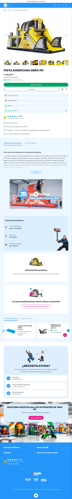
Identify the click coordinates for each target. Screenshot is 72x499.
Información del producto (13, 143)
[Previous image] (5, 35)
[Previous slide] (3, 330)
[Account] (59, 5)
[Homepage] (5, 5)
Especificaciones (31, 143)
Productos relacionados (11, 318)
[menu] (10, 5)
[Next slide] (68, 330)
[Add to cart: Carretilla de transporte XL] (65, 335)
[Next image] (66, 35)
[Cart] (66, 5)
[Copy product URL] (62, 89)
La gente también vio (26, 318)
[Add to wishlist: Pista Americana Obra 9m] (66, 89)
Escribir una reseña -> (13, 463)
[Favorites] (62, 5)
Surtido (10, 10)
